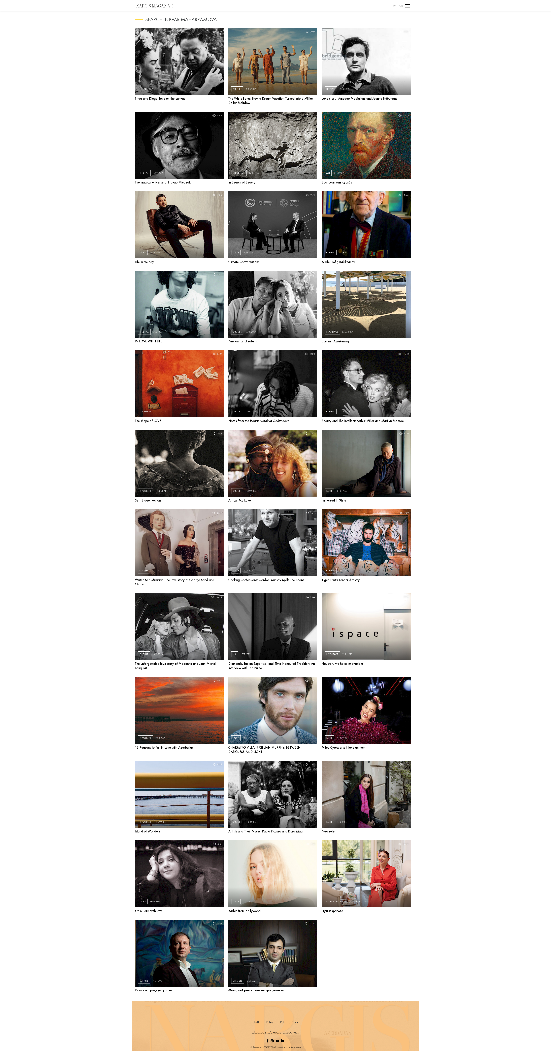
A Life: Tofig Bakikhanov (338, 262)
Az (400, 6)
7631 (219, 844)
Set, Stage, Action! (148, 500)
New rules (329, 831)
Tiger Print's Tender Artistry (341, 580)
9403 (219, 195)
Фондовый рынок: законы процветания (256, 990)
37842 (312, 433)
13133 (219, 923)
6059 (312, 115)
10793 (312, 923)
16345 (406, 844)
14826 (406, 195)
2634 (219, 31)
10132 (312, 680)
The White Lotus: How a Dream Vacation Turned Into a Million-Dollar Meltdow (271, 100)
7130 (313, 844)
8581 (406, 31)
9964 (312, 31)
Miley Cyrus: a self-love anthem (343, 747)
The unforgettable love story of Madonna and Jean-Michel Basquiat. (175, 665)
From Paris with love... (150, 911)
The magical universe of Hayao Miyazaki (163, 182)
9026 (406, 433)
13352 (219, 513)
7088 (219, 115)
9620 (312, 513)
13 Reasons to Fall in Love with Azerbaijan (164, 747)
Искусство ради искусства (153, 990)
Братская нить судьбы (337, 182)
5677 (406, 274)
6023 (312, 596)
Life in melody (144, 262)
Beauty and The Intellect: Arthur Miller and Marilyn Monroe (363, 421)
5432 (406, 513)
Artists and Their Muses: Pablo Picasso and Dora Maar (266, 831)
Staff (256, 1022)
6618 (219, 680)
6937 (219, 353)
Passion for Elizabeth (242, 341)
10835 (406, 115)
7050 (406, 764)
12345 (312, 764)
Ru (393, 6)
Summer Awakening (335, 341)
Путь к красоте (332, 911)
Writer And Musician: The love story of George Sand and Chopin (174, 582)
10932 (219, 596)
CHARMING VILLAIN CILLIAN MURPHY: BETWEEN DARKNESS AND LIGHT (264, 749)
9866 (312, 274)
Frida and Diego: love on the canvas (160, 98)
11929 (406, 680)
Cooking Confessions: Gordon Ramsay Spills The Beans (266, 580)
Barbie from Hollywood (244, 911)
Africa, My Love (239, 500)
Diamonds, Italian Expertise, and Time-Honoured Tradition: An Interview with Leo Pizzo (271, 665)
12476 (312, 353)
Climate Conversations (243, 262)
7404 (219, 764)
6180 (219, 274)
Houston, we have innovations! (343, 663)
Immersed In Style (334, 500)
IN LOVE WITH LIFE (148, 341)
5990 (406, 596)
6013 (219, 433)
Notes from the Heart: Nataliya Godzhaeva (258, 421)
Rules (269, 1022)
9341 (313, 195)
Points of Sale (289, 1022)
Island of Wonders (147, 831)
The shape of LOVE (148, 421)
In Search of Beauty (241, 182)
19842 (406, 353)
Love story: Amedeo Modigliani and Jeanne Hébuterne (359, 98)
